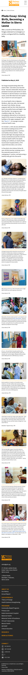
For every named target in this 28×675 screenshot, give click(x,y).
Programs (5, 606)
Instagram (8, 649)
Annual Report (6, 594)
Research (5, 632)
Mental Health (6, 623)
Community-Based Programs (10, 608)
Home (4, 10)
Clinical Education (7, 629)
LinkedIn (7, 652)
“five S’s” (7, 121)
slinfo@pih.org (6, 565)
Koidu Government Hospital (10, 613)
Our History (5, 591)
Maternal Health (7, 616)
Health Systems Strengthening (11, 602)
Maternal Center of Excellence (11, 618)
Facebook (8, 646)
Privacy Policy (5, 667)
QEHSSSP (4, 626)
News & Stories (10, 10)
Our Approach (7, 597)
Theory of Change (7, 600)
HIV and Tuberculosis (8, 621)
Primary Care (5, 611)
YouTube (7, 657)
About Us (5, 589)
